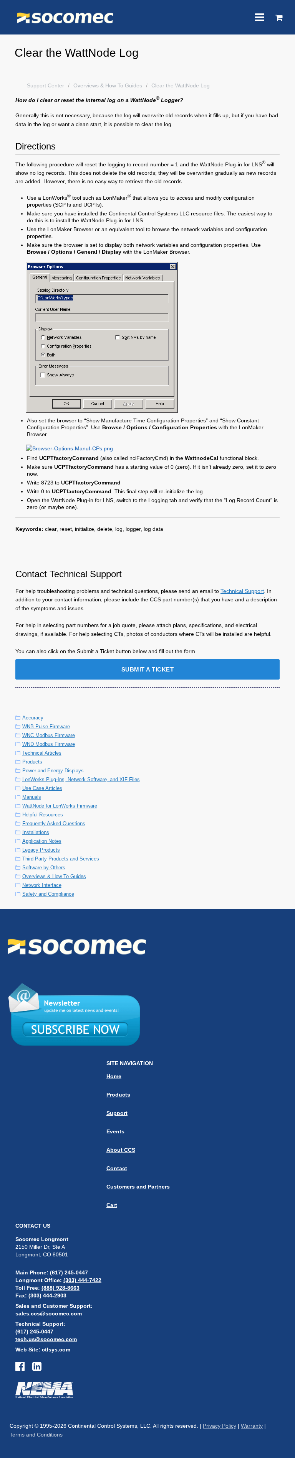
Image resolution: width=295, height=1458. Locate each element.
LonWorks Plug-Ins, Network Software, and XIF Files (81, 779)
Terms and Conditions (36, 1435)
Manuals (31, 797)
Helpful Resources (42, 815)
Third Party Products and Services (60, 859)
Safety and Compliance (48, 894)
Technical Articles (41, 753)
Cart (111, 1205)
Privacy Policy (219, 1426)
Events (115, 1131)
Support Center (45, 85)
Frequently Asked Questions (53, 823)
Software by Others (43, 867)
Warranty (252, 1426)
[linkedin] (36, 1368)
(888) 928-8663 (60, 1288)
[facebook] (23, 1368)
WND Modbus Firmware (48, 744)
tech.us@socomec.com (46, 1339)
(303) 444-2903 (47, 1295)
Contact (116, 1168)
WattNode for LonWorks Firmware (59, 806)
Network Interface (41, 885)
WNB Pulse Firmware (46, 726)
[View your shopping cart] (279, 18)
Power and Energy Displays (53, 770)
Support (117, 1113)
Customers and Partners (138, 1187)
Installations (35, 832)
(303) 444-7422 (82, 1280)
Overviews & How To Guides (107, 85)
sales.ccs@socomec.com (48, 1313)
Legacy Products (41, 850)
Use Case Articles (42, 788)
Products (32, 762)
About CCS (120, 1150)
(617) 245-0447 (69, 1272)
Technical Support (242, 591)
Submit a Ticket (147, 669)
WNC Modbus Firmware (48, 735)
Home (113, 1076)
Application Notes (41, 841)
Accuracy (32, 718)
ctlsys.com (56, 1349)
